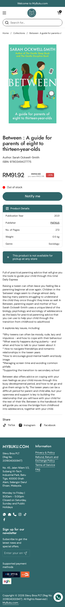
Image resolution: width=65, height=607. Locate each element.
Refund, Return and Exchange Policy (46, 458)
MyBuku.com (11, 602)
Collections (19, 33)
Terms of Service (45, 465)
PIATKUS (54, 222)
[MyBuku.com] (32, 13)
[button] (58, 12)
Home (6, 33)
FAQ (37, 469)
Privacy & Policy (45, 452)
